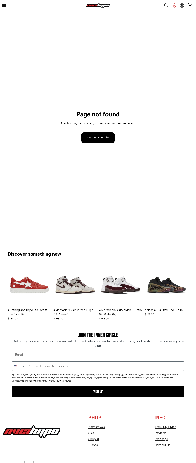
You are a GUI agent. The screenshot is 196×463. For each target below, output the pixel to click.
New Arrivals (96, 427)
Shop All (93, 439)
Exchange (161, 439)
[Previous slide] (57, 285)
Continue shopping (98, 137)
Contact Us (162, 445)
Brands (93, 445)
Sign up (98, 391)
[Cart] (190, 5)
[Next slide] (92, 285)
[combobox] (19, 366)
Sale (91, 433)
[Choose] (45, 300)
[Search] (166, 5)
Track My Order (165, 427)
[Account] (182, 5)
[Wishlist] (174, 5)
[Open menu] (5, 5)
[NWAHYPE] (31, 431)
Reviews (160, 433)
